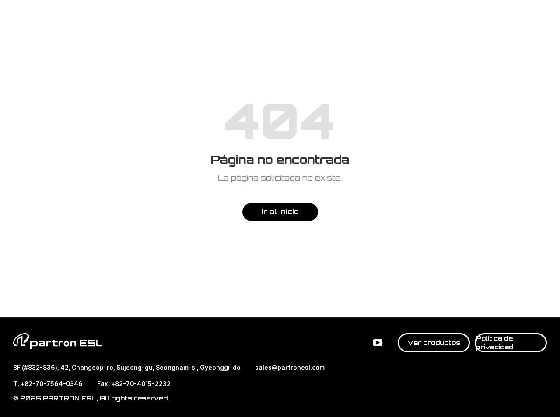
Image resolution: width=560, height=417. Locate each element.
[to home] (57, 17)
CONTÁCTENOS (518, 17)
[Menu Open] (541, 17)
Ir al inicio (280, 211)
